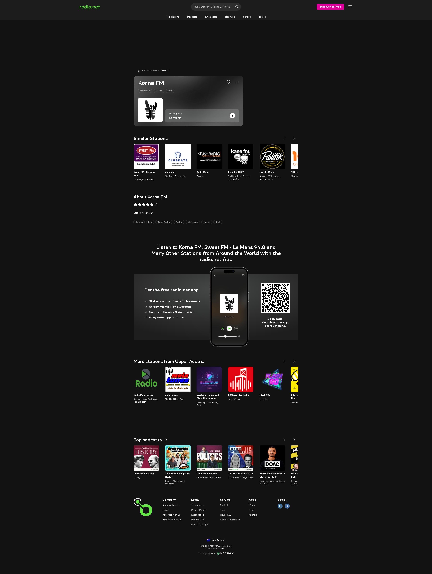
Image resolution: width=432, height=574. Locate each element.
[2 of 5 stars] (140, 205)
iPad (251, 510)
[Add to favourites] (228, 82)
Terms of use (198, 505)
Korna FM (175, 118)
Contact (224, 505)
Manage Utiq (197, 520)
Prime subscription (230, 520)
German (139, 222)
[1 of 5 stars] (135, 205)
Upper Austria (163, 222)
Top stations (172, 17)
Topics (262, 17)
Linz (150, 222)
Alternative (145, 91)
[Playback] (232, 115)
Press (166, 510)
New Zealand (218, 540)
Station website (142, 213)
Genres (247, 17)
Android (253, 515)
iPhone (252, 505)
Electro (159, 91)
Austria (179, 222)
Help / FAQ (225, 515)
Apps (222, 510)
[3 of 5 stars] (144, 205)
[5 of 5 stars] (152, 205)
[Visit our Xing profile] (287, 506)
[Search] (237, 7)
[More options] (237, 82)
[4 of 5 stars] (148, 205)
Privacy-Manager (200, 524)
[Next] (294, 137)
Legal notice (197, 515)
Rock (170, 91)
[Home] (139, 70)
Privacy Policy (198, 510)
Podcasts (192, 17)
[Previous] (284, 137)
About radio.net (171, 505)
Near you (230, 17)
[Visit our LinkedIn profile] (280, 506)
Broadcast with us (172, 520)
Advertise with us (171, 515)
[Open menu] (350, 7)
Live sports (211, 17)
